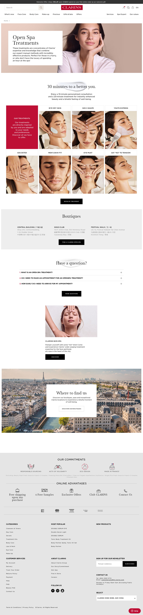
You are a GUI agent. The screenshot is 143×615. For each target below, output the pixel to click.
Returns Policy (11, 573)
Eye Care (9, 550)
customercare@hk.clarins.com (112, 580)
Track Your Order (12, 570)
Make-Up (9, 553)
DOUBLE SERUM (57, 535)
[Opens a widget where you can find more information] (134, 611)
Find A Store (56, 573)
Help (8, 581)
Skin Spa (54, 570)
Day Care (9, 532)
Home (6, 21)
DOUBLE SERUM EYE (59, 528)
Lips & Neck (10, 546)
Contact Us (10, 591)
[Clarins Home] (71, 7)
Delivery (9, 566)
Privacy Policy (28, 607)
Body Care (10, 543)
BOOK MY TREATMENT (71, 201)
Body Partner (56, 546)
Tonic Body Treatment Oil (61, 539)
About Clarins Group (59, 563)
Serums (9, 535)
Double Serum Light (58, 532)
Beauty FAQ (10, 588)
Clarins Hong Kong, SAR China (110, 598)
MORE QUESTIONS (71, 293)
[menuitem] (123, 7)
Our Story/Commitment (60, 566)
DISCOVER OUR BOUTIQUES (71, 409)
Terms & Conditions (13, 607)
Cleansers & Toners (13, 528)
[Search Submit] (41, 7)
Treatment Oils (11, 539)
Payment (9, 577)
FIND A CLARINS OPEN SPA (71, 242)
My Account (10, 563)
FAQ (7, 584)
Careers (54, 577)
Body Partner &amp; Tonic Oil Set (64, 543)
